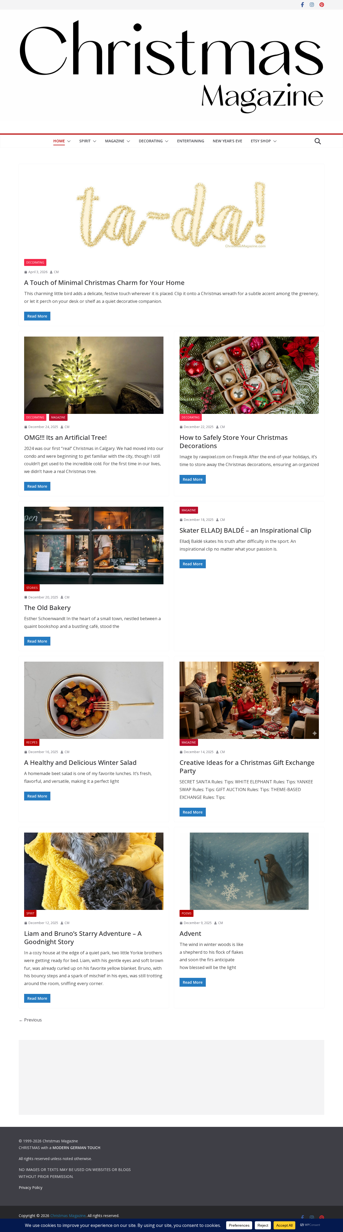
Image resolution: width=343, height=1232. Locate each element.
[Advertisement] (171, 1077)
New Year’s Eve (227, 140)
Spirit (85, 140)
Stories (32, 588)
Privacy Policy (30, 1187)
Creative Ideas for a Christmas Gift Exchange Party (247, 766)
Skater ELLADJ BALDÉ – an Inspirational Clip (245, 530)
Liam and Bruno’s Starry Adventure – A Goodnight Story (83, 937)
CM (56, 272)
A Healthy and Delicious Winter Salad (80, 762)
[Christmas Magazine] (171, 13)
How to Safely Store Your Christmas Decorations (234, 441)
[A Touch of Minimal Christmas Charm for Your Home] (171, 214)
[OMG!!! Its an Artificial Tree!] (93, 375)
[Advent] (249, 871)
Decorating (151, 140)
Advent (190, 933)
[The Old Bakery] (93, 545)
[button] (68, 141)
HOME (59, 140)
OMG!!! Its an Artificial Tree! (65, 437)
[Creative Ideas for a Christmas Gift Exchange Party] (249, 700)
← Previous (30, 1020)
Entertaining (190, 140)
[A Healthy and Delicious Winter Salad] (93, 700)
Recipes (31, 742)
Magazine (114, 140)
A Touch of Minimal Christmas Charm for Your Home (104, 282)
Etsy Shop (261, 140)
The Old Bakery (47, 607)
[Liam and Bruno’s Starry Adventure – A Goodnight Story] (93, 871)
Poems (186, 913)
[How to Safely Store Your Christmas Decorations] (249, 375)
